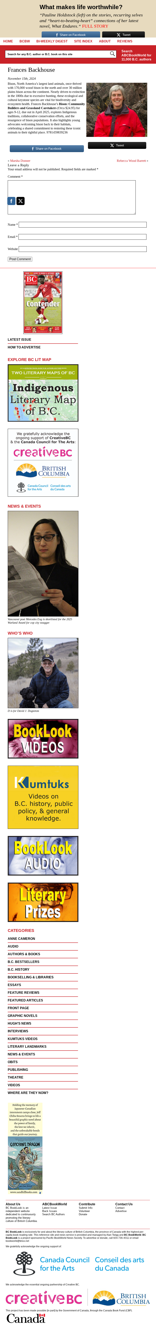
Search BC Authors (53, 1214)
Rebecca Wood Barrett (131, 160)
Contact (120, 1207)
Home (8, 41)
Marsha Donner (20, 160)
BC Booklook (19, 19)
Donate (83, 1214)
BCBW (25, 41)
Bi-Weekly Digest (52, 41)
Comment (15, 176)
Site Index (83, 41)
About (105, 41)
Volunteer (84, 1211)
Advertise (121, 1211)
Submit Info (85, 1207)
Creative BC (72, 1284)
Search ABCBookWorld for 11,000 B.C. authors (136, 55)
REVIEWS (124, 41)
